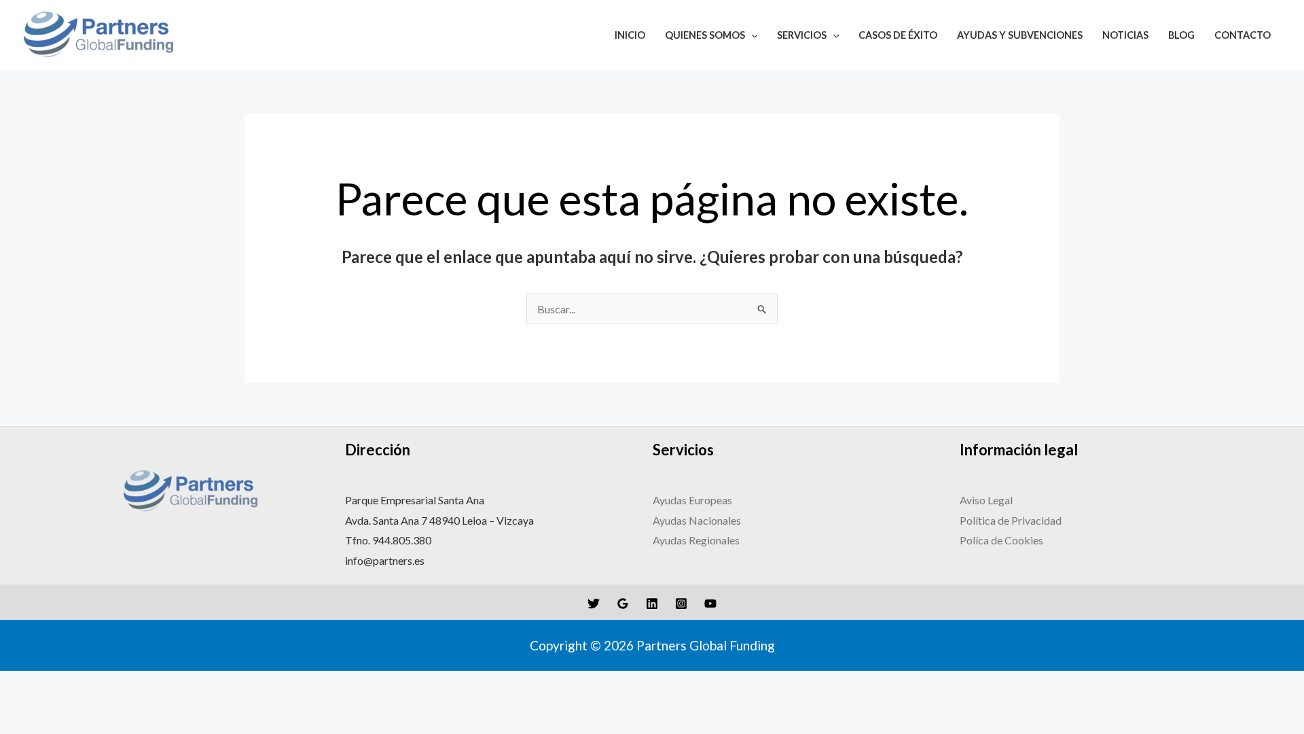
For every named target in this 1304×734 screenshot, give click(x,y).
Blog (1181, 35)
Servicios (802, 35)
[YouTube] (710, 603)
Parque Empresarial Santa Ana (414, 499)
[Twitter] (593, 603)
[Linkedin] (652, 603)
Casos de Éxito (897, 35)
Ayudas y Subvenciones (1020, 35)
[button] (751, 35)
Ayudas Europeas (692, 499)
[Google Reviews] (623, 603)
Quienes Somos (705, 35)
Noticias (1125, 35)
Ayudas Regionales (696, 540)
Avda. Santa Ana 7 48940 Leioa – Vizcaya (439, 520)
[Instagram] (681, 603)
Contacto (1242, 35)
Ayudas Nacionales (697, 520)
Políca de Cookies (1001, 540)
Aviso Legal (987, 499)
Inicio (630, 35)
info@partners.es (384, 560)
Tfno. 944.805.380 (388, 540)
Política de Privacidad (1012, 520)
